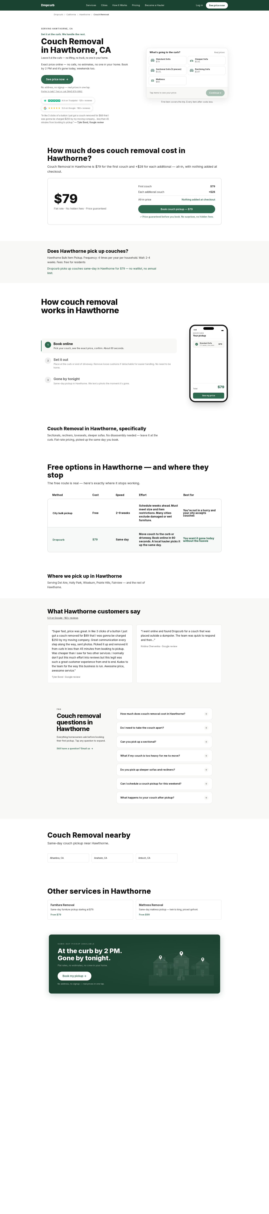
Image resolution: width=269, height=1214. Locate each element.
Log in (199, 5)
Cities (104, 5)
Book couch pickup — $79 (177, 209)
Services (91, 5)
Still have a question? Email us (75, 748)
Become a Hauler (154, 5)
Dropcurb (58, 14)
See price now (217, 5)
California (71, 14)
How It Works (119, 5)
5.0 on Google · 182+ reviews (62, 617)
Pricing (136, 5)
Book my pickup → (74, 976)
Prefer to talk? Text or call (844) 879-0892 (61, 91)
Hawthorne (84, 14)
